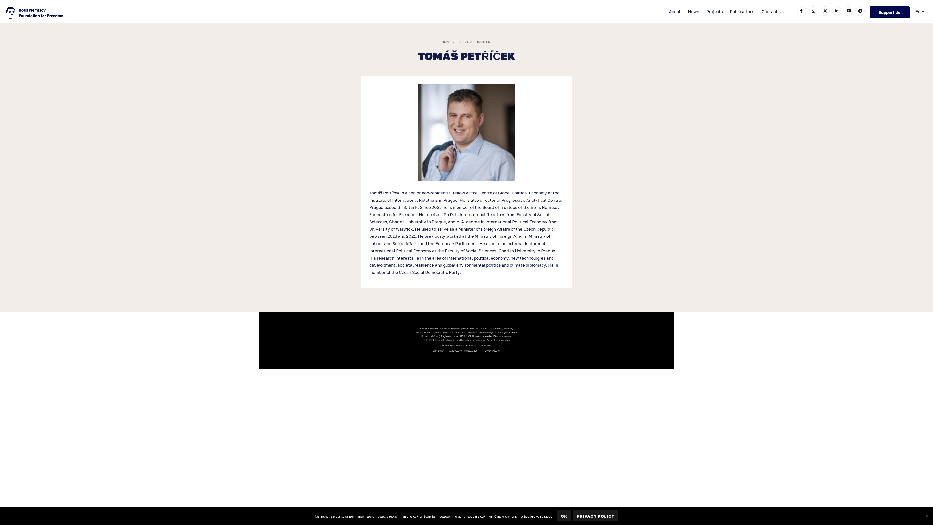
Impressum (438, 351)
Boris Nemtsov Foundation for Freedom (35, 13)
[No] (926, 516)
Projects (714, 11)
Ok (564, 516)
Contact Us (773, 11)
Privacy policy (491, 351)
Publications (742, 11)
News (693, 11)
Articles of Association (463, 351)
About (675, 11)
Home (446, 42)
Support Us (890, 12)
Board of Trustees (474, 42)
